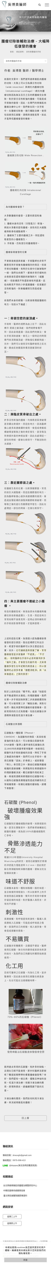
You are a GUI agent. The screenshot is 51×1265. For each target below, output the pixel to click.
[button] (39, 5)
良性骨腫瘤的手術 (33, 52)
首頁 (12, 52)
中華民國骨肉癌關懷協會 (14, 1190)
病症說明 (20, 52)
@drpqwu (13, 1165)
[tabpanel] (25, 21)
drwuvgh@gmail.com (22, 1155)
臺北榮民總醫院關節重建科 (15, 1195)
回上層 (25, 1118)
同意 (25, 1260)
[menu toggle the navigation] (47, 5)
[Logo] (14, 4)
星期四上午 (12, 1223)
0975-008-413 (19, 1160)
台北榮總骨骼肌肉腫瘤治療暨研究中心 (20, 1185)
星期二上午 (12, 1216)
